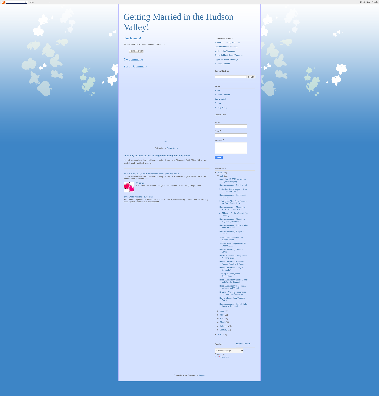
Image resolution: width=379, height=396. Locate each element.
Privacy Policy (221, 107)
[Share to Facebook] (139, 51)
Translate (225, 357)
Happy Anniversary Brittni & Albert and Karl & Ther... (234, 226)
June (222, 311)
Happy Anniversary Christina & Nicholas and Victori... (232, 287)
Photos (218, 103)
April (222, 318)
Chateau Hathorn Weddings (226, 47)
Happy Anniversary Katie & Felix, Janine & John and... (233, 305)
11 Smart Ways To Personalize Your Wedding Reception (232, 293)
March (223, 322)
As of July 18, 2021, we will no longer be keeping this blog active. (157, 155)
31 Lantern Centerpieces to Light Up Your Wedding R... (233, 190)
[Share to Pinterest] (141, 51)
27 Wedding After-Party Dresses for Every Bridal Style (233, 202)
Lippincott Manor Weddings (226, 59)
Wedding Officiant (222, 64)
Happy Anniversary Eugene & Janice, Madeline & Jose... (232, 262)
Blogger (202, 375)
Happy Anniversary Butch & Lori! (233, 185)
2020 (220, 334)
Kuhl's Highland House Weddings (229, 55)
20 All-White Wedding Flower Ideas (138, 197)
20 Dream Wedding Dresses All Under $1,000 (232, 244)
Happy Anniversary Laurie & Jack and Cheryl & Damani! (233, 281)
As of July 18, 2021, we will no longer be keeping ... (232, 180)
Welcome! (140, 183)
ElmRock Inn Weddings (225, 51)
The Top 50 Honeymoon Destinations (229, 275)
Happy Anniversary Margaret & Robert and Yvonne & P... (232, 208)
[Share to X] (136, 51)
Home (166, 141)
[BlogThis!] (133, 51)
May (222, 315)
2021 (220, 173)
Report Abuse (243, 343)
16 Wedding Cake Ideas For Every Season (231, 238)
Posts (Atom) (172, 148)
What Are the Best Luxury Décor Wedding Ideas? (233, 256)
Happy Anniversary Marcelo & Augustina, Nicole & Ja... (232, 220)
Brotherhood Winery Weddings (228, 42)
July (222, 176)
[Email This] (130, 51)
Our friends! (220, 99)
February (224, 326)
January (224, 330)
